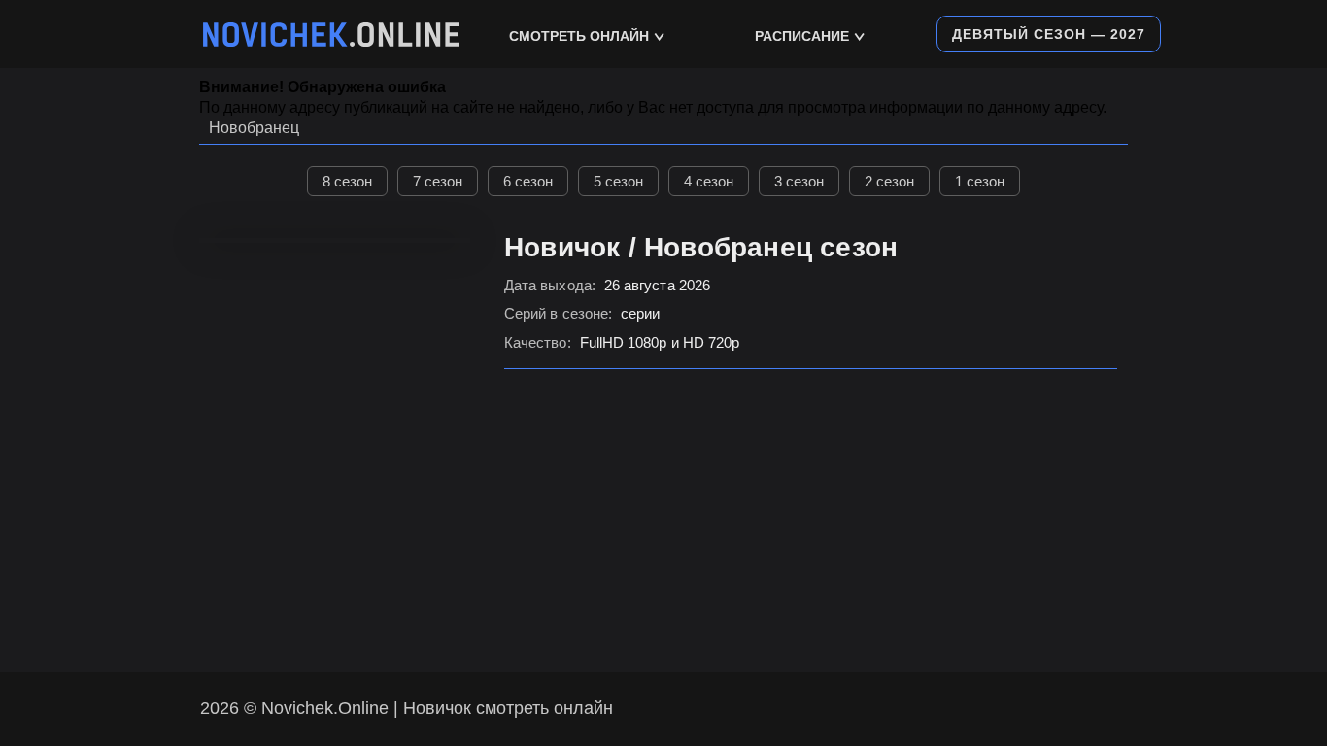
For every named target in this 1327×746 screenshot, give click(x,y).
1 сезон (979, 181)
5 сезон (618, 181)
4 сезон (708, 181)
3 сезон (799, 181)
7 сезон (437, 181)
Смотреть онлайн (579, 36)
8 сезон (347, 181)
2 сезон (889, 181)
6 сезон (528, 181)
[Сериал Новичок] (331, 34)
